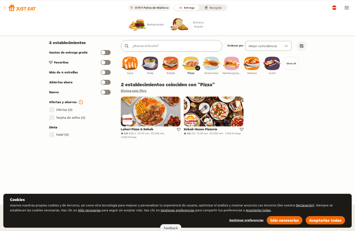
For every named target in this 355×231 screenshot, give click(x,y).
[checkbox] (130, 66)
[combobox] (175, 45)
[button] (19, 7)
